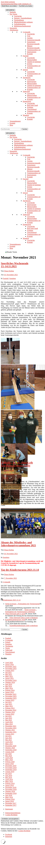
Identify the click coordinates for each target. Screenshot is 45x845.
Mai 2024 (8, 686)
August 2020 (9, 752)
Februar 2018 (10, 799)
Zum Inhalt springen (8, 2)
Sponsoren (13, 28)
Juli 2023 (8, 702)
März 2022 (9, 724)
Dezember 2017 (10, 803)
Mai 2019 (8, 777)
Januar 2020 (9, 764)
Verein (7, 648)
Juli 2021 (8, 736)
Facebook (8, 834)
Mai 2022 (8, 720)
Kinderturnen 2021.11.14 (11, 600)
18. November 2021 (11, 554)
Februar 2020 (10, 762)
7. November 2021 (10, 578)
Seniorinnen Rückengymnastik (33, 43)
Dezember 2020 (10, 746)
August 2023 (9, 700)
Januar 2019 (9, 785)
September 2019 (10, 770)
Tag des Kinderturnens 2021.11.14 (20, 569)
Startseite (13, 12)
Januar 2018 (9, 801)
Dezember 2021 (10, 726)
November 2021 (10, 728)
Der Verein (13, 14)
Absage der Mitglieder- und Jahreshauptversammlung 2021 (18, 544)
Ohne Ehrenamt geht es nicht (15, 614)
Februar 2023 (10, 708)
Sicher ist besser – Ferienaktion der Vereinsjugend (22, 604)
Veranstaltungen (15, 121)
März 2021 (9, 744)
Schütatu (30, 107)
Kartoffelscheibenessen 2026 (15, 620)
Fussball (25, 56)
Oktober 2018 (10, 791)
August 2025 (9, 670)
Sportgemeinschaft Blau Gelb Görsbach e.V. (16, 4)
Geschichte (18, 16)
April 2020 (9, 758)
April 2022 (9, 722)
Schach (25, 70)
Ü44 (28, 36)
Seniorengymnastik (33, 40)
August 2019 (9, 772)
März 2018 (9, 797)
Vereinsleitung (19, 20)
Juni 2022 (8, 718)
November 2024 (10, 680)
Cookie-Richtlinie (11, 815)
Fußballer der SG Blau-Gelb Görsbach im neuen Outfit (17, 464)
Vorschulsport (32, 109)
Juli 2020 (8, 754)
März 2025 (9, 676)
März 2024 (9, 688)
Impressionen (31, 52)
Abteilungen (14, 30)
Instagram (8, 836)
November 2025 (10, 668)
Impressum (9, 809)
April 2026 (9, 663)
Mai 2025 (8, 674)
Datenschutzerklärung (12, 813)
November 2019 (10, 768)
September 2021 (10, 732)
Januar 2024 (9, 692)
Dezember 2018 (10, 787)
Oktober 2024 (10, 682)
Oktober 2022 (10, 712)
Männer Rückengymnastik (33, 47)
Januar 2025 (9, 678)
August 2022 (9, 714)
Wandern (26, 115)
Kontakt (30, 54)
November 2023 (10, 696)
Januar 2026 (9, 664)
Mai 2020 (8, 756)
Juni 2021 (8, 738)
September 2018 (10, 793)
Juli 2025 (8, 672)
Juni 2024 (8, 684)
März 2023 (9, 706)
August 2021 (9, 734)
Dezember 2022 (10, 710)
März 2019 (9, 781)
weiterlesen (21, 611)
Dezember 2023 (10, 694)
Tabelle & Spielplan (34, 62)
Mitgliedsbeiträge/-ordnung (23, 22)
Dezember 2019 (10, 766)
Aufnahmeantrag (20, 24)
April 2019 (9, 779)
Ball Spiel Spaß (32, 105)
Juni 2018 (8, 795)
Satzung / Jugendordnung (23, 18)
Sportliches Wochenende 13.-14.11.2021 (14, 265)
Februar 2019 (10, 783)
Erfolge (29, 64)
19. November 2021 (11, 275)
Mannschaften (32, 60)
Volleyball (26, 91)
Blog (11, 125)
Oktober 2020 (10, 748)
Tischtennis (26, 78)
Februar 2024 (10, 690)
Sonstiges (12, 278)
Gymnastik (26, 32)
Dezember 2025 (10, 666)
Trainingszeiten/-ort (33, 50)
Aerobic (30, 38)
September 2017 (10, 805)
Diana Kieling (9, 271)
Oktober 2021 (10, 730)
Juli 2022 (8, 716)
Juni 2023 (8, 704)
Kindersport (27, 101)
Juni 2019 (8, 776)
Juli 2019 (8, 774)
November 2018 (10, 789)
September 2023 (10, 698)
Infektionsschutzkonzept (22, 26)
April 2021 (9, 742)
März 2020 (9, 760)
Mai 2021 (8, 740)
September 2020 (10, 750)
